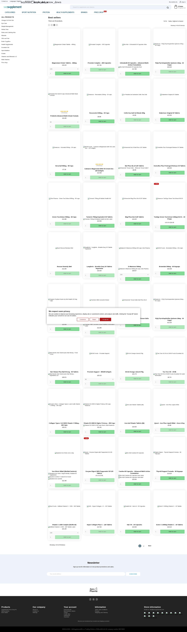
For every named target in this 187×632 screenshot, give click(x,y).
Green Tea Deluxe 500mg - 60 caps (64, 217)
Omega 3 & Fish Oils (7, 20)
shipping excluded (104, 621)
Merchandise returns (69, 611)
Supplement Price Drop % (9, 609)
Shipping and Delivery (101, 612)
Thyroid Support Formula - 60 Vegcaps (169, 471)
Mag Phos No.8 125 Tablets (134, 217)
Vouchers (66, 617)
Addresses (67, 615)
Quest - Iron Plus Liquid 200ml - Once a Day (169, 423)
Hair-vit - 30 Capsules (134, 525)
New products (5, 611)
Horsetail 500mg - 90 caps (64, 166)
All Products (7, 17)
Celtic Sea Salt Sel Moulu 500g (134, 113)
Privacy (97, 611)
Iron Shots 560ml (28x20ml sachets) (64, 471)
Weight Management (7, 26)
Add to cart (67, 73)
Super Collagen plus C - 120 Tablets (99, 525)
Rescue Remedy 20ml (64, 266)
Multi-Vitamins (5, 59)
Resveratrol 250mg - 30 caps (99, 113)
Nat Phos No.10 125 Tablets (134, 166)
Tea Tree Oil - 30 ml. (169, 372)
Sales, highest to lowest (176, 21)
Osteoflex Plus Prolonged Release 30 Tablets (169, 166)
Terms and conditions (101, 609)
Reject (94, 319)
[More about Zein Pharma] (93, 589)
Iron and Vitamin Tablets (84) (134, 423)
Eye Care (4, 23)
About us (35, 609)
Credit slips (67, 614)
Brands (84, 12)
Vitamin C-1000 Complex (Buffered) (64, 525)
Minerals (3, 35)
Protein (46, 12)
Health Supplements (65, 12)
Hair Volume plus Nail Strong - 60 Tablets (64, 372)
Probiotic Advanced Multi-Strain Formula (64, 116)
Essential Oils (5, 47)
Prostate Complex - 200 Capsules (99, 63)
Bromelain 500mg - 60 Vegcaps (169, 266)
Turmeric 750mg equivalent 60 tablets (99, 217)
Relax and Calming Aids (8, 32)
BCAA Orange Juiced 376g (134, 372)
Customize (83, 319)
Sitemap (35, 612)
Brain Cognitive (5, 41)
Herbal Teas (4, 29)
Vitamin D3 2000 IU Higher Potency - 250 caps (99, 423)
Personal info (67, 609)
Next (150, 546)
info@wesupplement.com (157, 609)
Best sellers (4, 612)
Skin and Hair (5, 38)
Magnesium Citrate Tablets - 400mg (64, 63)
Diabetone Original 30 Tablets (169, 113)
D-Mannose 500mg (134, 266)
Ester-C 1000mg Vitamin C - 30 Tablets (169, 525)
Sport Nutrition (29, 12)
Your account (70, 607)
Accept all (105, 319)
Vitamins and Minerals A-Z (9, 56)
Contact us (4, 1)
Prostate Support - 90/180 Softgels (99, 372)
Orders (66, 612)
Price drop (100, 12)
